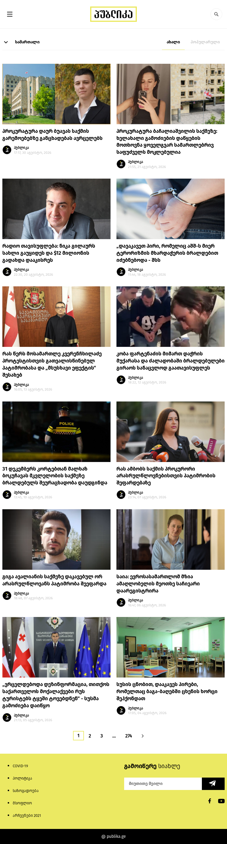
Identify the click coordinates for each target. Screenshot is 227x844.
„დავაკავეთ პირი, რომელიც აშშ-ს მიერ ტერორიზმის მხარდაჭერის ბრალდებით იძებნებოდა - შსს (167, 253)
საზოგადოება (26, 791)
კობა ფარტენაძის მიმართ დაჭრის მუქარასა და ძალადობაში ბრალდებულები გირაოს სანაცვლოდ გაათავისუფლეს (170, 361)
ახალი (173, 42)
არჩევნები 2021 (27, 815)
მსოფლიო (22, 803)
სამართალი (27, 42)
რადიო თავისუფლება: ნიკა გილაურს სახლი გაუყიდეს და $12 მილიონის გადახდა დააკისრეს (48, 253)
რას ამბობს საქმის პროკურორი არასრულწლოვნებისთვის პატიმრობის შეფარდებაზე (165, 476)
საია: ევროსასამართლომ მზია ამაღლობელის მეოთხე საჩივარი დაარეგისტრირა (158, 584)
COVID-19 (20, 766)
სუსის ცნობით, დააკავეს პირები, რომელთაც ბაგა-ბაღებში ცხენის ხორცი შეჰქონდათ (167, 691)
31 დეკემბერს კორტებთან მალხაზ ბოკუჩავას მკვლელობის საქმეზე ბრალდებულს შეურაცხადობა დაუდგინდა (54, 476)
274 (128, 736)
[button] (216, 14)
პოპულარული (205, 42)
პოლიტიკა (22, 778)
